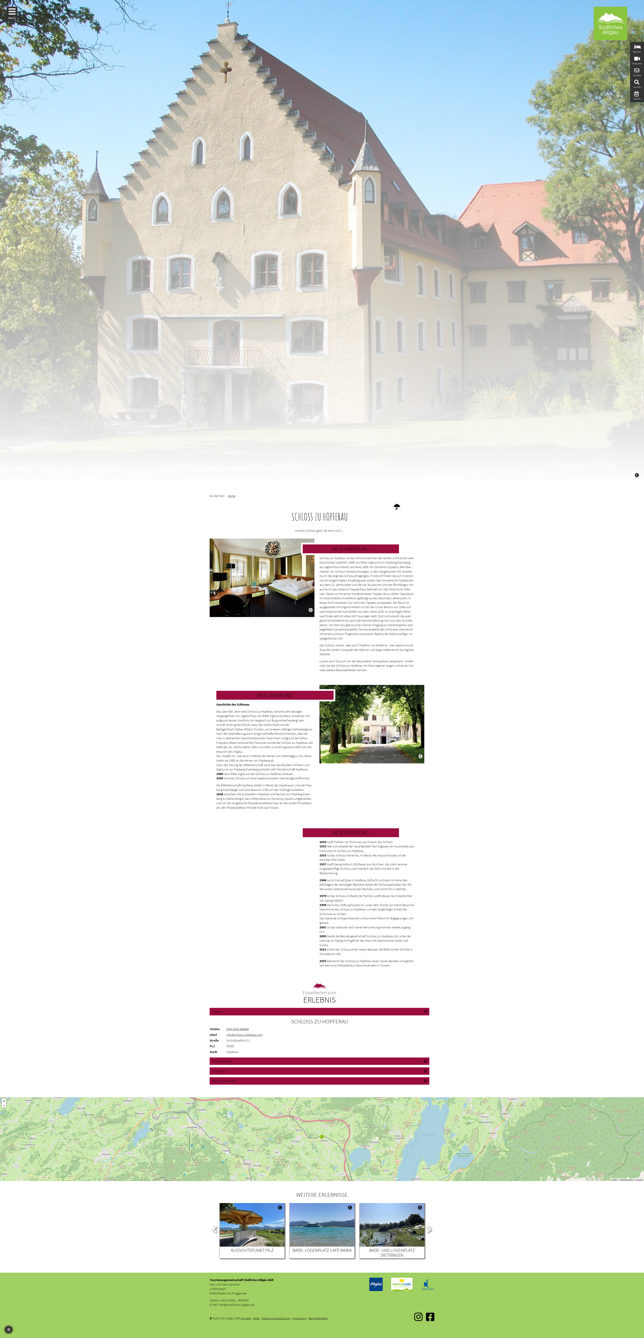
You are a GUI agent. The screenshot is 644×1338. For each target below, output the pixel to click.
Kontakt (246, 1318)
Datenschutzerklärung (276, 1318)
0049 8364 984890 (237, 1029)
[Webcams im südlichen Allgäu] (636, 59)
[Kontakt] (636, 71)
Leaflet (614, 1179)
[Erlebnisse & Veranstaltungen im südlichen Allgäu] (636, 94)
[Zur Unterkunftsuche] (637, 47)
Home (231, 496)
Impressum (299, 1318)
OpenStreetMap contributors (631, 1179)
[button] (319, 1011)
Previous (214, 1228)
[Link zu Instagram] (418, 1319)
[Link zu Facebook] (430, 1319)
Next (429, 1228)
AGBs (256, 1318)
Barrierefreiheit (318, 1318)
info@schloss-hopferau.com (244, 1035)
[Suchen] (636, 83)
